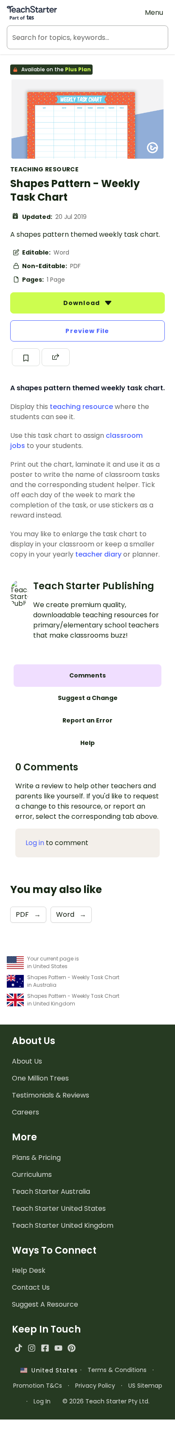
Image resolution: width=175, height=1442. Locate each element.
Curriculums (32, 1174)
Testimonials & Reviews (50, 1095)
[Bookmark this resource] (26, 357)
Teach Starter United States (59, 1208)
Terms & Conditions (117, 1370)
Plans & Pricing (36, 1157)
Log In (42, 1401)
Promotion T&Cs (37, 1385)
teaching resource (81, 407)
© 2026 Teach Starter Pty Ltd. (106, 1401)
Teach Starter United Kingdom (62, 1225)
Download (82, 303)
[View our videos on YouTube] (58, 1348)
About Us (27, 1061)
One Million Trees (40, 1078)
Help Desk (28, 1270)
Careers (25, 1112)
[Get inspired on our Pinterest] (71, 1348)
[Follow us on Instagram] (31, 1348)
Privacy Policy (95, 1385)
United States (52, 1370)
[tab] (87, 675)
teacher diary (98, 554)
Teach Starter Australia (51, 1191)
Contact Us (31, 1287)
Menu (154, 12)
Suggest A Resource (45, 1304)
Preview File (87, 331)
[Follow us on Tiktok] (18, 1348)
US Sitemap (145, 1385)
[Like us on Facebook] (44, 1348)
